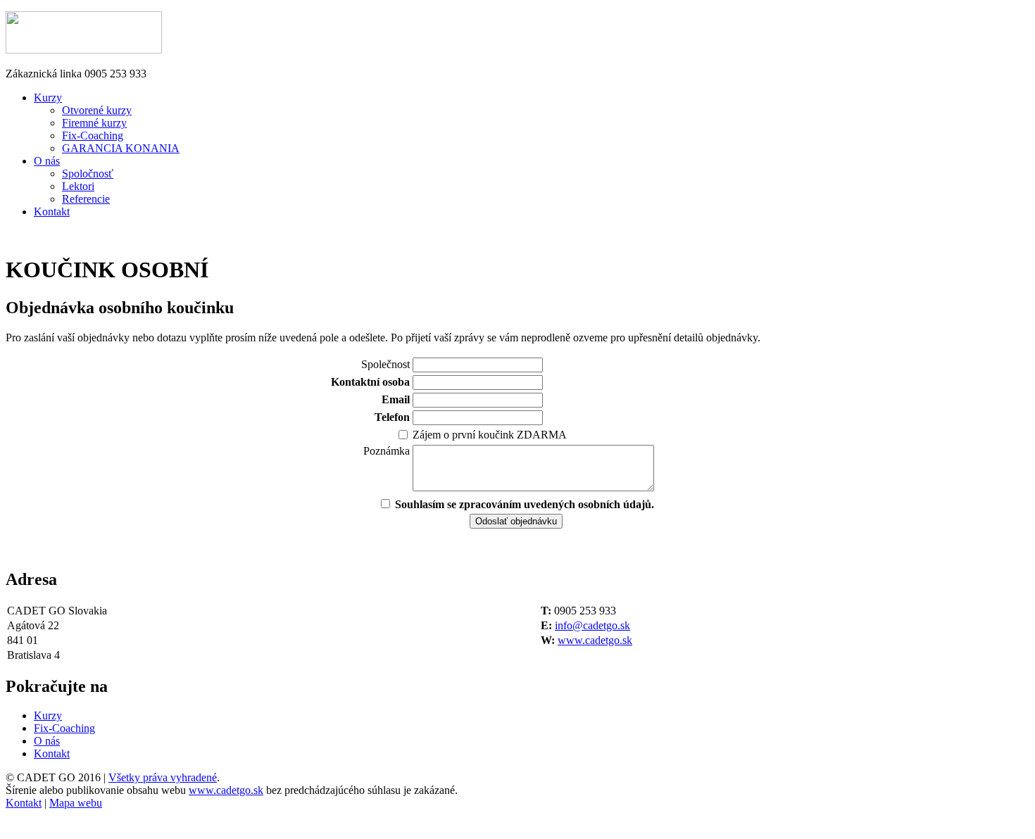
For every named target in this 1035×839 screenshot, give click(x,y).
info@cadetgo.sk (592, 625)
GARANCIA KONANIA (121, 148)
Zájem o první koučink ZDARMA (490, 435)
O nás (47, 161)
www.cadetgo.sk (595, 640)
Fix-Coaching (92, 135)
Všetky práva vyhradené (162, 777)
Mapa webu (75, 803)
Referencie (86, 199)
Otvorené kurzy (97, 110)
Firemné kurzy (94, 123)
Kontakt (52, 211)
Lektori (78, 186)
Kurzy (48, 97)
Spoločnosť (87, 173)
